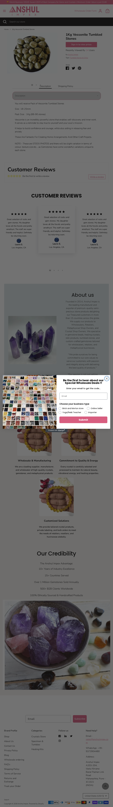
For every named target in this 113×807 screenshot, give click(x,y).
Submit (83, 419)
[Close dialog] (106, 378)
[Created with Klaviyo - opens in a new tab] (56, 430)
